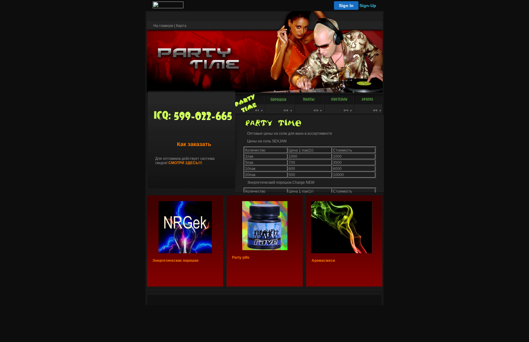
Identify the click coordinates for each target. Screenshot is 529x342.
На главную (163, 26)
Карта (181, 26)
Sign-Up (367, 5)
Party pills (240, 257)
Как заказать (194, 144)
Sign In (346, 5)
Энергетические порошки (175, 260)
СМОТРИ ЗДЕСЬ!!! (185, 163)
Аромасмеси (323, 260)
